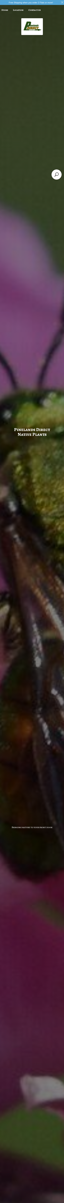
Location (18, 10)
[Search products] (56, 174)
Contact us (34, 10)
